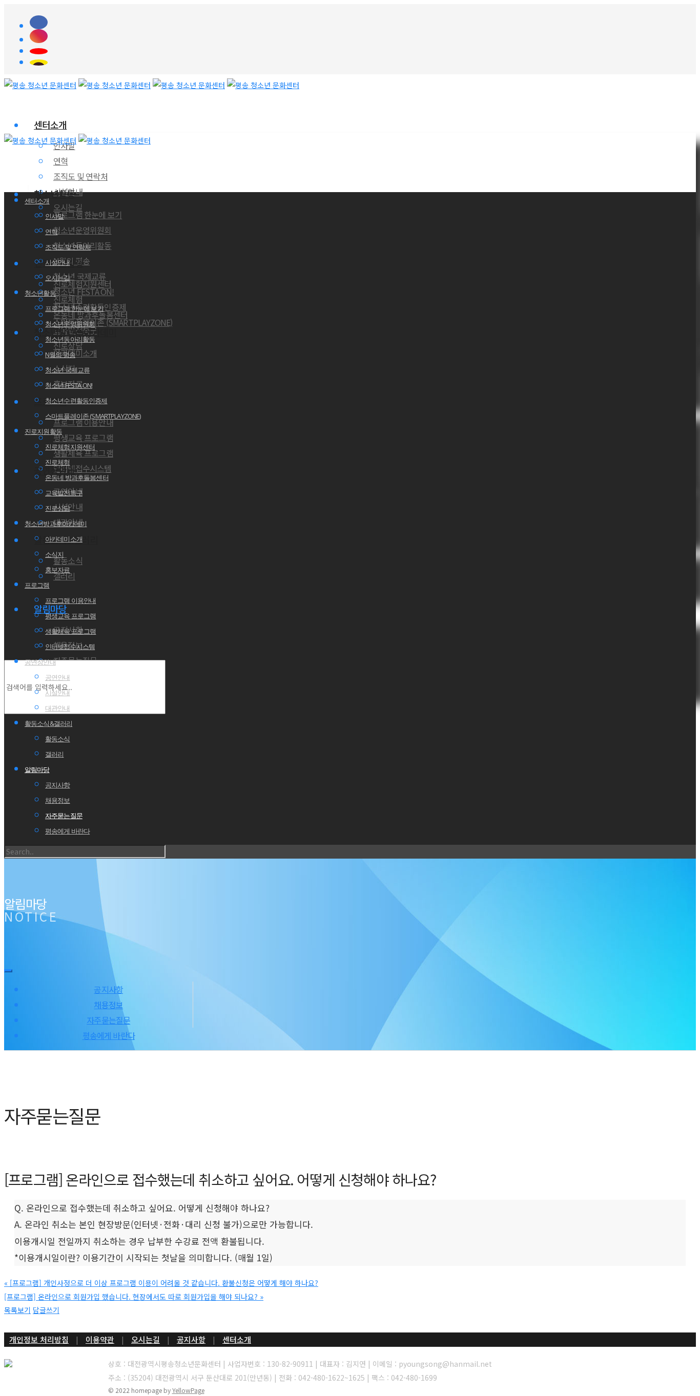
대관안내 (57, 708)
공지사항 (57, 784)
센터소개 (50, 124)
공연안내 (57, 677)
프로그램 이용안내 (70, 600)
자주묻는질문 (64, 815)
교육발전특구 (64, 492)
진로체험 (68, 299)
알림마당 (37, 769)
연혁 (60, 161)
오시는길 (57, 277)
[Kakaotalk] (363, 62)
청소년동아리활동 (70, 339)
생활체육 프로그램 (70, 631)
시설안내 (57, 262)
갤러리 (54, 754)
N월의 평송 (60, 354)
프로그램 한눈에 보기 (87, 215)
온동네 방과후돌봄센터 (77, 477)
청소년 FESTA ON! (83, 291)
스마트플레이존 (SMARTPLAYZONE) (113, 322)
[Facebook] (363, 22)
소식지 (54, 554)
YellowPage (188, 1390)
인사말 (54, 216)
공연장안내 (40, 661)
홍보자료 (57, 569)
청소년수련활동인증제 (76, 400)
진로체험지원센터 (82, 284)
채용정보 (57, 800)
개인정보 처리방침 (39, 1339)
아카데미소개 (64, 539)
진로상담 (57, 508)
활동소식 (68, 560)
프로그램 (37, 585)
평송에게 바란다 (67, 831)
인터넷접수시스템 (82, 468)
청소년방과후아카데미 (56, 523)
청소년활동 (54, 193)
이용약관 (100, 1339)
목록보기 (17, 1310)
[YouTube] (363, 51)
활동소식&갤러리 (48, 723)
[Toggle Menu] (8, 970)
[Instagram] (363, 36)
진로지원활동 (43, 431)
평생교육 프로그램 (83, 437)
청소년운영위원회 (82, 230)
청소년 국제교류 (67, 369)
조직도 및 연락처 (80, 176)
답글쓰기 (46, 1310)
